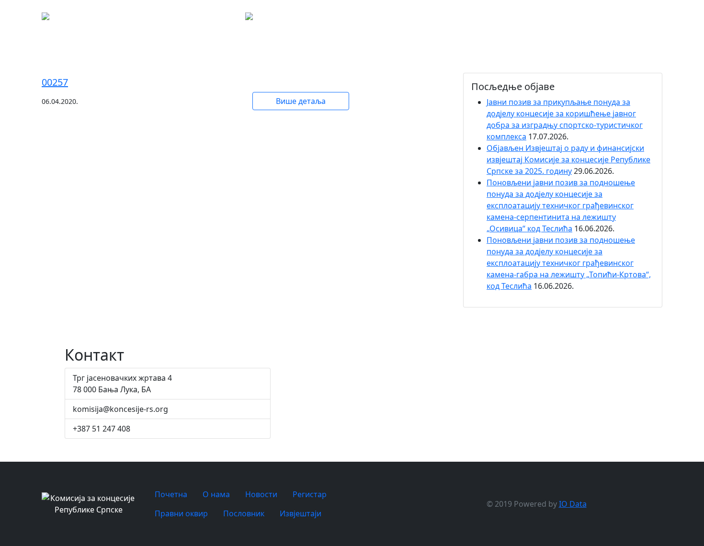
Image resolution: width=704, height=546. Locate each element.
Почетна (459, 19)
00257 (55, 82)
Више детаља (301, 101)
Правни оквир (605, 19)
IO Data (573, 504)
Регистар (566, 19)
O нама (492, 19)
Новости (526, 19)
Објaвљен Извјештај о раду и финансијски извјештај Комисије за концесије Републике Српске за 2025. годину (568, 159)
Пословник (648, 19)
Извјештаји (300, 513)
